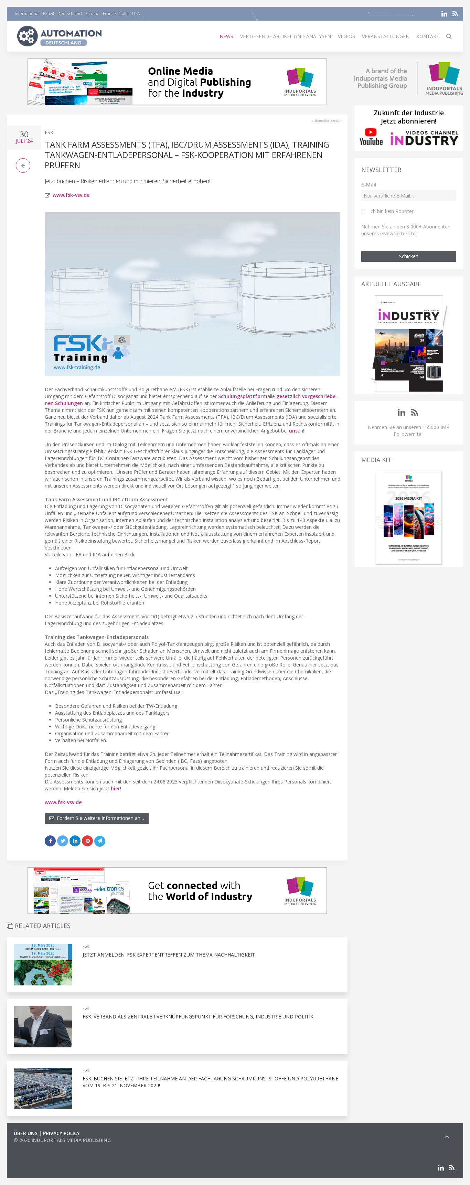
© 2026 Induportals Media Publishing (62, 1140)
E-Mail (368, 184)
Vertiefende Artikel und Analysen (285, 36)
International (27, 14)
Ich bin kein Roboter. (392, 211)
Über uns (26, 1133)
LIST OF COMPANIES (37, 1147)
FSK (49, 132)
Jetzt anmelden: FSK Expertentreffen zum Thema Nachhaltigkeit (169, 954)
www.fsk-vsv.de (71, 195)
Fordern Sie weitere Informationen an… (99, 818)
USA (136, 14)
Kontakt (427, 36)
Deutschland (69, 14)
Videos (346, 36)
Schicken (408, 256)
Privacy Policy (61, 1133)
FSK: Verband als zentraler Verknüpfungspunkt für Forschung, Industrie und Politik (198, 1016)
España (92, 14)
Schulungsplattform (242, 396)
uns (293, 430)
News (226, 36)
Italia (124, 14)
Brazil (48, 14)
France (109, 14)
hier (115, 788)
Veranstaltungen (385, 36)
